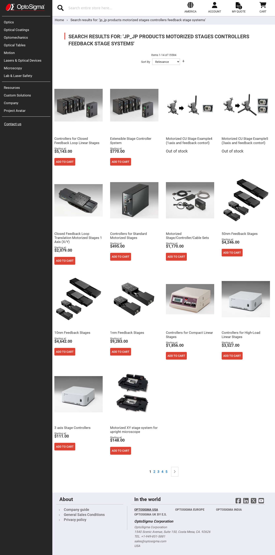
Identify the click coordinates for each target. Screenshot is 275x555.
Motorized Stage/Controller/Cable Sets (187, 236)
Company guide (76, 509)
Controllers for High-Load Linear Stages (241, 335)
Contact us (12, 124)
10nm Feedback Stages (72, 333)
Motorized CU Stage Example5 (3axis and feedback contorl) (245, 141)
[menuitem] (27, 22)
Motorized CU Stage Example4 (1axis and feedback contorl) (189, 141)
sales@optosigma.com (150, 541)
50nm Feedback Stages (240, 234)
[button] (190, 7)
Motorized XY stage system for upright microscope (134, 430)
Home (60, 20)
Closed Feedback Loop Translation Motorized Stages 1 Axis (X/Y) (78, 238)
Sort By (145, 61)
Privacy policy (75, 520)
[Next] (174, 471)
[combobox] (96, 8)
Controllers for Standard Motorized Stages (128, 236)
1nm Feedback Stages (127, 333)
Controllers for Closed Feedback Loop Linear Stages (76, 141)
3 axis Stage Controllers (72, 428)
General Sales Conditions (84, 514)
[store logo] (25, 7)
